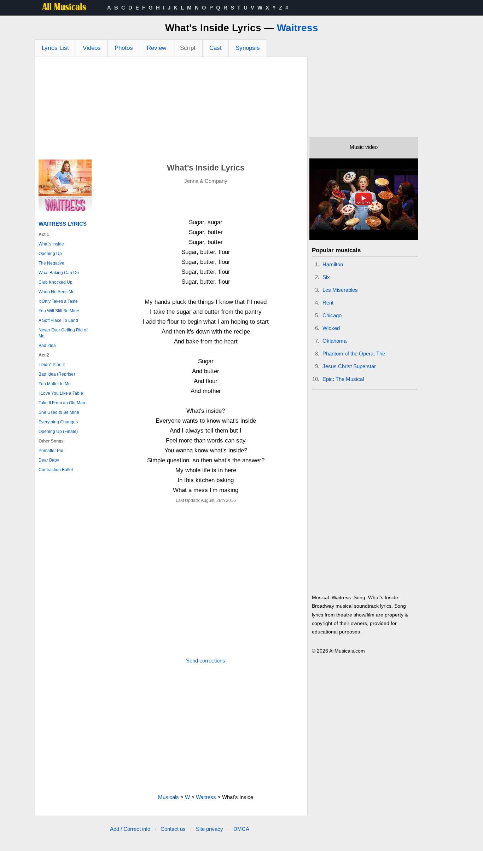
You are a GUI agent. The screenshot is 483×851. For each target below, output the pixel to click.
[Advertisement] (171, 110)
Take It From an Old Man (62, 402)
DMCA (241, 829)
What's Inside (51, 244)
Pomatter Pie (51, 450)
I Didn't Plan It (52, 364)
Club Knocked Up (55, 282)
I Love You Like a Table (61, 393)
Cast (215, 48)
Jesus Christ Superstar (349, 366)
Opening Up (50, 253)
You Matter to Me (55, 383)
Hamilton (332, 264)
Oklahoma (334, 341)
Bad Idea (47, 345)
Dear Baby (49, 460)
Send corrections (205, 661)
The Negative (51, 263)
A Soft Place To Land (58, 320)
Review (156, 48)
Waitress (297, 27)
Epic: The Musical (343, 379)
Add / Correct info (130, 829)
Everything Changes (58, 421)
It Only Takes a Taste (58, 301)
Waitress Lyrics (63, 224)
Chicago (332, 315)
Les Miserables (340, 290)
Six (326, 277)
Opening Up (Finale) (58, 431)
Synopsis (247, 48)
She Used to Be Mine (59, 412)
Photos (124, 48)
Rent (327, 303)
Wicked (331, 328)
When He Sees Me (57, 291)
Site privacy (209, 829)
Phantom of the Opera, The (353, 354)
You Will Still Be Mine (59, 310)
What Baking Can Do (59, 272)
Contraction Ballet (56, 469)
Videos (92, 48)
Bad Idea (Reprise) (57, 374)
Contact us (173, 829)
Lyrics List (55, 48)
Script (188, 48)
